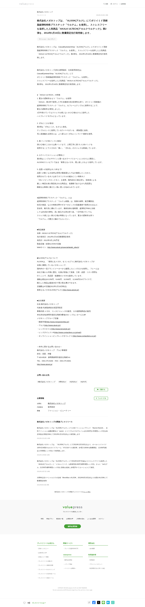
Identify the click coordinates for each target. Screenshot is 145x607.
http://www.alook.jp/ (70, 290)
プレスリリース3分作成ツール (47, 573)
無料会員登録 (72, 526)
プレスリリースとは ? (39, 603)
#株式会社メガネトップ (46, 382)
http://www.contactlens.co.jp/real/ (68, 333)
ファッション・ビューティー (47, 39)
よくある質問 (91, 519)
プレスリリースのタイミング (46, 569)
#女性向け (73, 382)
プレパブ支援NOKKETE (71, 548)
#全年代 (84, 382)
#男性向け (62, 382)
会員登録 (123, 4)
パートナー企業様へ (70, 568)
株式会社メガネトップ (45, 12)
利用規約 (92, 560)
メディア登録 (68, 564)
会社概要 (92, 548)
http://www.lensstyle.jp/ (61, 329)
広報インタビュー (43, 548)
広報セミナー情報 (43, 557)
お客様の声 (69, 519)
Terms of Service (86, 590)
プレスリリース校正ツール (46, 578)
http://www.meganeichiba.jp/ (57, 322)
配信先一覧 (59, 519)
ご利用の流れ (80, 519)
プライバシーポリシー (96, 564)
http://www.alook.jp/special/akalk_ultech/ (63, 247)
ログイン (115, 4)
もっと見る (87, 492)
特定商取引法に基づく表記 (97, 568)
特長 (42, 519)
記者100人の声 (42, 553)
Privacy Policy (78, 590)
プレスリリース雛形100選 (45, 565)
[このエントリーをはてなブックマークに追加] (108, 603)
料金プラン (50, 519)
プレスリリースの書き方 (45, 561)
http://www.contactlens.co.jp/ (84, 336)
